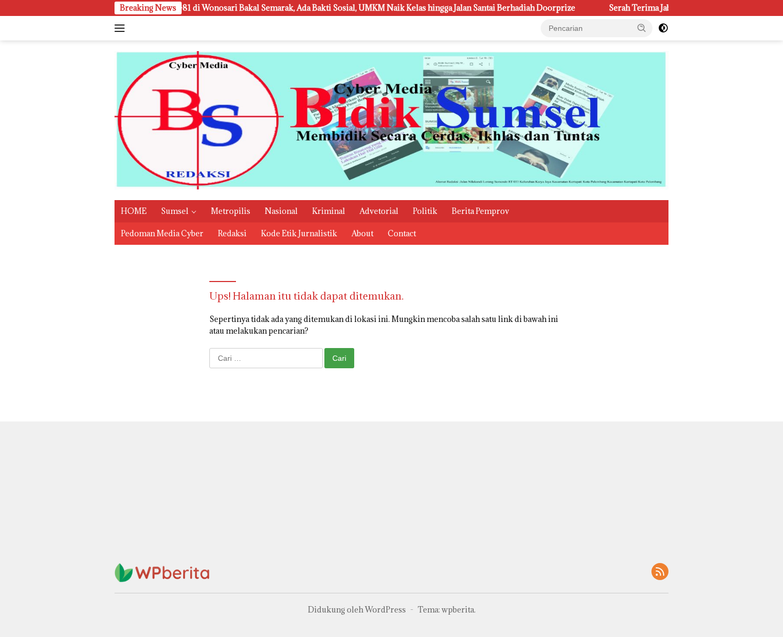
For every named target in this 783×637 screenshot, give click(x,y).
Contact (402, 233)
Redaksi (232, 233)
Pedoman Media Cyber (162, 233)
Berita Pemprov (480, 211)
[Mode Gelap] (663, 28)
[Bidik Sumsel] (391, 119)
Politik (425, 211)
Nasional (281, 211)
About (362, 233)
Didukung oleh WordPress (357, 610)
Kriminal (328, 211)
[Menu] (122, 28)
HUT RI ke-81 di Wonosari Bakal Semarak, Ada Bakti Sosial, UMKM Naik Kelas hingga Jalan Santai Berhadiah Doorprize (287, 8)
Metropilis (230, 211)
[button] (641, 27)
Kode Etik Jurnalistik (299, 233)
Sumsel (175, 211)
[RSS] (659, 572)
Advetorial (379, 211)
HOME (133, 211)
